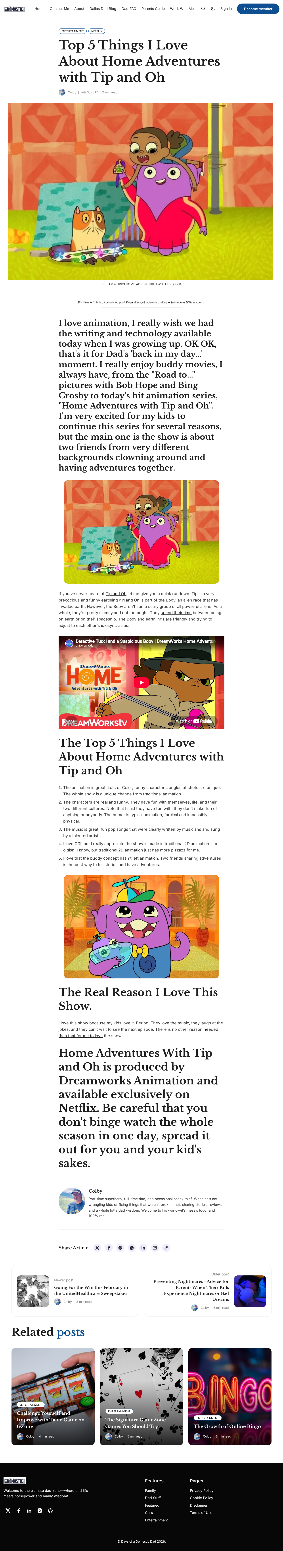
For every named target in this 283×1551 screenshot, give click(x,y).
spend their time (176, 612)
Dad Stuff (153, 1498)
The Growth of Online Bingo (227, 1426)
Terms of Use (201, 1512)
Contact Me (59, 8)
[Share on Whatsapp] (132, 1248)
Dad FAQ (129, 8)
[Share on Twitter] (97, 1248)
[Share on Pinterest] (120, 1248)
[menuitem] (39, 8)
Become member (258, 9)
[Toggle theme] (213, 8)
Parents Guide (153, 8)
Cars (149, 1512)
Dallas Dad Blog (103, 8)
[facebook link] (18, 1510)
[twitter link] (8, 1510)
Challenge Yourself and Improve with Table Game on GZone (51, 1420)
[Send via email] (155, 1248)
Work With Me (182, 8)
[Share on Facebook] (109, 1248)
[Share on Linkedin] (143, 1248)
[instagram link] (39, 1510)
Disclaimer (198, 1505)
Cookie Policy (201, 1498)
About (79, 8)
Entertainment (156, 1520)
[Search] (203, 8)
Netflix (78, 1108)
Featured (152, 1505)
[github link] (50, 1510)
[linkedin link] (29, 1510)
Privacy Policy (202, 1490)
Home (39, 8)
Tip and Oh (116, 593)
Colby (72, 92)
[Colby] (62, 92)
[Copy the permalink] (166, 1248)
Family (150, 1490)
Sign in (226, 8)
